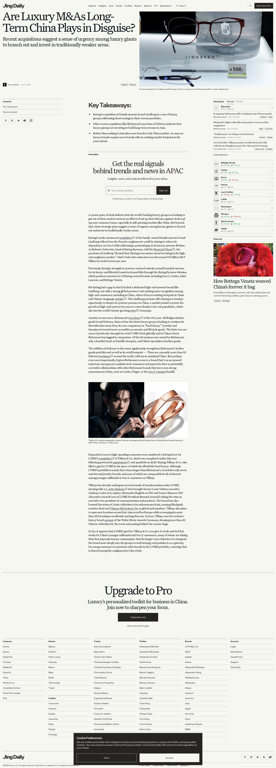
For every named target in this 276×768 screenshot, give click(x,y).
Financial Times (163, 249)
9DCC (188, 651)
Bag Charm (99, 651)
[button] (250, 6)
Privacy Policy (142, 199)
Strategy (269, 149)
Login (146, 626)
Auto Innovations (102, 646)
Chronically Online (103, 672)
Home (6, 646)
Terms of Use (157, 199)
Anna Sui (189, 698)
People (269, 137)
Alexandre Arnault (148, 657)
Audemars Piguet (193, 724)
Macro (51, 667)
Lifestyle (263, 117)
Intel (111, 5)
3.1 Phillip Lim (191, 646)
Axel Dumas (145, 662)
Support (234, 662)
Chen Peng (144, 703)
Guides (51, 713)
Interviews (99, 729)
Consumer (53, 703)
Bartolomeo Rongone (149, 667)
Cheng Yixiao (145, 713)
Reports (148, 5)
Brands (138, 5)
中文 (5, 698)
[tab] (230, 101)
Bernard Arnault (147, 677)
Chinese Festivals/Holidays (107, 667)
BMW (187, 729)
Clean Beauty (100, 677)
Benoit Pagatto (146, 672)
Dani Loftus (145, 729)
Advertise (8, 657)
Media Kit (7, 667)
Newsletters (166, 5)
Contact (7, 662)
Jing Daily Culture (11, 688)
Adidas (188, 657)
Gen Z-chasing (156, 371)
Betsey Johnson (147, 682)
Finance (133, 85)
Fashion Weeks (101, 703)
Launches (268, 129)
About (6, 651)
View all (188, 740)
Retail (51, 677)
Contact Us (184, 765)
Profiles (128, 5)
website (119, 299)
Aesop (188, 662)
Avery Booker (13, 85)
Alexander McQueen (149, 651)
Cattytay (143, 693)
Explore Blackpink (220, 155)
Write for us (8, 682)
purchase (134, 318)
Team (5, 677)
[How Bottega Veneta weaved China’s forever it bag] (243, 260)
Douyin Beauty (101, 693)
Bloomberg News (220, 117)
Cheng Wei (144, 708)
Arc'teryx (189, 713)
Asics (187, 719)
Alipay (188, 688)
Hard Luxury (259, 149)
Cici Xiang (144, 719)
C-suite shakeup (115, 489)
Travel (51, 688)
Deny (106, 757)
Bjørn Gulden (145, 688)
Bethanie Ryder (219, 129)
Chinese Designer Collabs (106, 662)
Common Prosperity (104, 682)
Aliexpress (190, 682)
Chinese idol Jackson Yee (124, 508)
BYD (187, 734)
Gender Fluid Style (103, 719)
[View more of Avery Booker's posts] (5, 85)
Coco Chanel (145, 724)
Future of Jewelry (102, 713)
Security (7, 672)
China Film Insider (11, 693)
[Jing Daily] (13, 6)
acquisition (125, 237)
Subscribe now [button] (138, 617)
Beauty (51, 646)
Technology (54, 682)
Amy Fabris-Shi (219, 149)
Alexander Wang (193, 672)
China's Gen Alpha (103, 657)
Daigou (97, 688)
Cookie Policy (158, 765)
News (270, 117)
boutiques (104, 356)
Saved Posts (236, 657)
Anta (187, 703)
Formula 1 (98, 708)
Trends (118, 5)
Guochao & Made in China (106, 724)
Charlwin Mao (146, 698)
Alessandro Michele (149, 646)
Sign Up (163, 190)
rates (133, 310)
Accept (169, 757)
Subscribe (235, 667)
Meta (261, 129)
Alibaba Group (192, 677)
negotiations (120, 462)
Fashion (124, 85)
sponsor (109, 520)
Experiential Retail (103, 698)
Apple (188, 708)
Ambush (189, 693)
